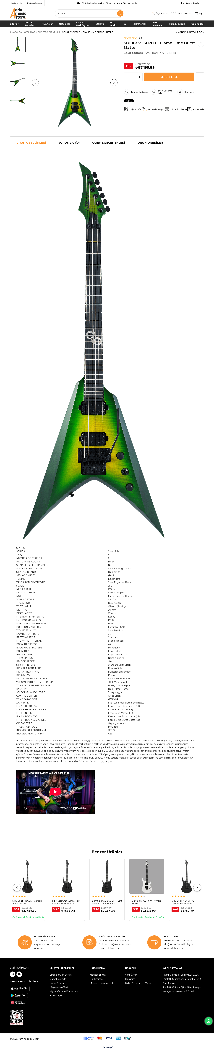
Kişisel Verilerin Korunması (64, 991)
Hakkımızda (16, 3)
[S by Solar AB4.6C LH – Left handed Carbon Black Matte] (107, 876)
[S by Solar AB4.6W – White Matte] (146, 876)
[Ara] (120, 13)
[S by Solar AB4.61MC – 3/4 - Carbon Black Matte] (67, 876)
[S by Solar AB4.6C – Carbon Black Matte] (27, 876)
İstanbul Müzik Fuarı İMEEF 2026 (181, 974)
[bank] (107, 1038)
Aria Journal (169, 983)
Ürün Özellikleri (31, 142)
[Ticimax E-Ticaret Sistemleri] (107, 1047)
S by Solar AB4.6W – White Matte (146, 902)
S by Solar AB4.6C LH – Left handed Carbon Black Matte (107, 902)
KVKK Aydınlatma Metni (138, 983)
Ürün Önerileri (151, 142)
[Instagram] (12, 974)
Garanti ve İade (58, 979)
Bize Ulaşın (56, 995)
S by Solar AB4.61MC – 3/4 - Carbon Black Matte (67, 902)
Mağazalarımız (34, 3)
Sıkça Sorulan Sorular (61, 974)
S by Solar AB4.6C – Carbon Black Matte (27, 902)
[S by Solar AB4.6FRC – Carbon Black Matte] (186, 876)
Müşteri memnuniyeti (102, 983)
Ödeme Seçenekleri (108, 142)
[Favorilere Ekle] (200, 77)
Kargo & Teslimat (59, 983)
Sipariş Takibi (192, 3)
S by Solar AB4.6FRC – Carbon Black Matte (184, 902)
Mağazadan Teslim (60, 987)
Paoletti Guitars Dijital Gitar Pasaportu (183, 987)
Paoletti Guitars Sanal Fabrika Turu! (182, 979)
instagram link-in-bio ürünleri (178, 991)
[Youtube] (19, 974)
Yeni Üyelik (131, 974)
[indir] (16, 1017)
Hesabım (130, 979)
